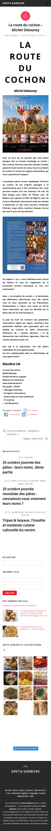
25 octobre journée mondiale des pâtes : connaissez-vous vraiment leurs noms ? (24, 496)
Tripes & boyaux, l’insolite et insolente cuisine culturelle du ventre (24, 525)
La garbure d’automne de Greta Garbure (20, 605)
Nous (22, 790)
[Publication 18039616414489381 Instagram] (40, 663)
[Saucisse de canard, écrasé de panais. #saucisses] (25, 708)
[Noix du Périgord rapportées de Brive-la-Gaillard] (40, 723)
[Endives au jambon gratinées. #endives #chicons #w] (40, 708)
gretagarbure (12, 35)
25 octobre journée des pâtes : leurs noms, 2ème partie (23, 467)
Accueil (8, 790)
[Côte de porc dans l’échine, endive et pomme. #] (11, 708)
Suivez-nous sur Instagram (27, 748)
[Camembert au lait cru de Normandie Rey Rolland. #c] (11, 723)
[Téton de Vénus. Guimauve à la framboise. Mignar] (11, 738)
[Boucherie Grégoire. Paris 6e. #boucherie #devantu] (25, 738)
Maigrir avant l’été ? (33, 438)
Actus (15, 790)
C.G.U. (8, 793)
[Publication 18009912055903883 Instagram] (25, 663)
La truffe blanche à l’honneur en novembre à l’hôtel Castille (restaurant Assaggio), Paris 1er (33, 613)
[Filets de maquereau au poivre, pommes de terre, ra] (40, 678)
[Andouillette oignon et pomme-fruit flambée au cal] (11, 678)
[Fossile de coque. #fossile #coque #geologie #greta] (11, 693)
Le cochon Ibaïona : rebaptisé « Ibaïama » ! (23, 432)
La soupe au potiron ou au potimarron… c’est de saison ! (32, 628)
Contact (29, 790)
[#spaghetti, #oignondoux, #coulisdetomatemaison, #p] (40, 693)
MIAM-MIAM (17, 512)
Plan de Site (40, 790)
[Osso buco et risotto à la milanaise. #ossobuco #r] (25, 678)
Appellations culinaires (25, 481)
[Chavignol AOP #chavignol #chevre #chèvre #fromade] (40, 738)
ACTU (20, 457)
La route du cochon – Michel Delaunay (25, 27)
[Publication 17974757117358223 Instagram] (11, 663)
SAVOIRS (40, 35)
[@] (9, 651)
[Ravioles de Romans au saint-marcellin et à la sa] (25, 693)
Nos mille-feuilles (28, 35)
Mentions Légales (20, 793)
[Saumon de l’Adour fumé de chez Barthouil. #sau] (25, 723)
